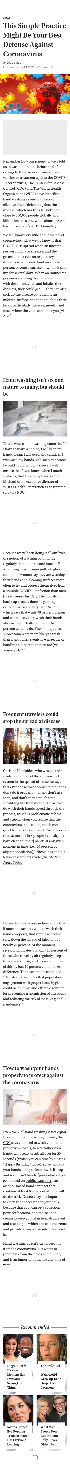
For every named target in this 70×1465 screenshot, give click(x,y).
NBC (20, 492)
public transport (38, 1181)
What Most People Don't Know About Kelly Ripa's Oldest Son (49, 1435)
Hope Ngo (14, 62)
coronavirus (16, 183)
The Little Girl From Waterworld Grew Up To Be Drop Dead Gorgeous (51, 1376)
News (6, 17)
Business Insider (23, 596)
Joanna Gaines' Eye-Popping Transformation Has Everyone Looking (18, 1435)
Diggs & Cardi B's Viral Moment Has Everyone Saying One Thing (16, 1376)
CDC (6, 1143)
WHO (30, 194)
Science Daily (13, 650)
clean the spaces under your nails (33, 1202)
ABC (6, 316)
